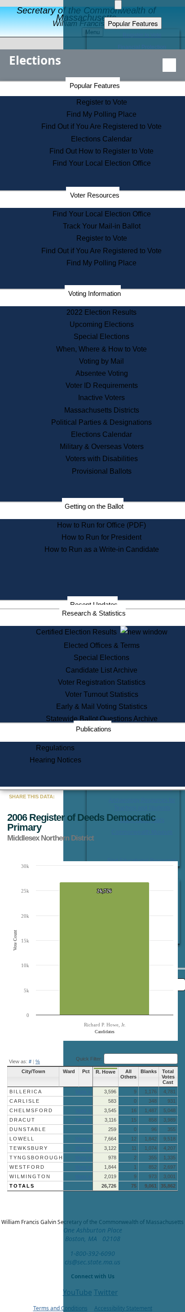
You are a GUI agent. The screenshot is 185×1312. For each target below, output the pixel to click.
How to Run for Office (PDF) (101, 525)
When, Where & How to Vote (101, 349)
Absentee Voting (101, 373)
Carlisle (24, 1101)
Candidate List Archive (101, 670)
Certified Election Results (78, 632)
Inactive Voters (101, 397)
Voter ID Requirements (102, 385)
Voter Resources (94, 195)
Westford (27, 1167)
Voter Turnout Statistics (101, 694)
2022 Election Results (101, 312)
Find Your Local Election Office (102, 163)
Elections (35, 60)
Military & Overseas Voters (102, 446)
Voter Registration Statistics (101, 682)
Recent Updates (94, 604)
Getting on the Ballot (94, 506)
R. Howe (105, 1071)
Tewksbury (28, 1148)
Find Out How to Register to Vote (101, 151)
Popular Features (95, 85)
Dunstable (27, 1129)
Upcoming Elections (102, 324)
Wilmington (30, 1176)
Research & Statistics (94, 613)
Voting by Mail (101, 361)
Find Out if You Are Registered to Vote (101, 126)
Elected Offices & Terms (102, 645)
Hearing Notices (55, 760)
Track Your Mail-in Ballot (102, 226)
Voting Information (94, 293)
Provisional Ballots (102, 471)
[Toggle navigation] (169, 65)
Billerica (25, 1091)
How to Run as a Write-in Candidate (101, 549)
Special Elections (101, 336)
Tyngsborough (36, 1157)
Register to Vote (101, 102)
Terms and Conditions (60, 1308)
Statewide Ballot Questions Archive (102, 718)
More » (83, 1091)
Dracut (22, 1120)
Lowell (22, 1138)
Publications (93, 729)
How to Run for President (101, 537)
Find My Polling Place (101, 114)
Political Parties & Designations (101, 422)
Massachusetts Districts (101, 410)
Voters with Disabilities (102, 458)
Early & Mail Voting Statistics (101, 706)
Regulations (55, 748)
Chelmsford (31, 1110)
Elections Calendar (101, 139)
